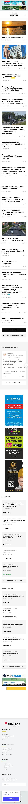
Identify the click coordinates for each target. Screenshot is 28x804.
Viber (6, 769)
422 (25, 279)
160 (25, 297)
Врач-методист (8, 552)
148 (22, 68)
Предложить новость (14, 335)
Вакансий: (6, 751)
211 (25, 80)
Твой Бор (10, 353)
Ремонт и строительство (11, 653)
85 (25, 176)
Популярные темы (10, 347)
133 (25, 106)
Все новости (14, 330)
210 (22, 312)
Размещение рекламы (8, 736)
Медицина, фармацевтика (10, 550)
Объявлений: (7, 749)
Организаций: (7, 754)
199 (22, 93)
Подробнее (6, 794)
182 (25, 266)
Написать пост (14, 382)
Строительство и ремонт (10, 594)
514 (25, 204)
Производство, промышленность (12, 503)
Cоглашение (5, 738)
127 (25, 161)
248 (25, 216)
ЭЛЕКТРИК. (7, 610)
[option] (14, 365)
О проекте (5, 734)
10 (5, 376)
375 (25, 191)
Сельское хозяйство (8, 564)
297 (25, 255)
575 (25, 40)
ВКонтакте (7, 764)
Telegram (7, 767)
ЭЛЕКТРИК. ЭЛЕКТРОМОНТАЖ (13, 596)
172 (22, 136)
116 (25, 148)
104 (25, 243)
